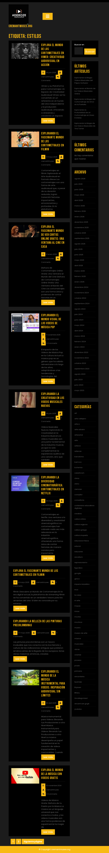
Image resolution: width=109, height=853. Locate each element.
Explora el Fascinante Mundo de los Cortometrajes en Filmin (35, 573)
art (75, 413)
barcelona (79, 456)
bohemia (78, 467)
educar (77, 546)
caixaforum (79, 473)
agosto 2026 (79, 178)
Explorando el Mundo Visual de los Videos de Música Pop (51, 321)
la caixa (77, 595)
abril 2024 (78, 330)
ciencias (78, 489)
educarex (78, 551)
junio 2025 (78, 254)
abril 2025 (78, 265)
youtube (78, 709)
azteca (77, 446)
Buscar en (79, 44)
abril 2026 (78, 200)
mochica (78, 622)
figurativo (78, 568)
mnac (76, 611)
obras (77, 649)
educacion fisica (81, 540)
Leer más (48, 120)
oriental (77, 655)
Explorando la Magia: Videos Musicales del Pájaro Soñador (83, 80)
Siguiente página (33, 841)
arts (76, 440)
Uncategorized (80, 698)
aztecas (77, 451)
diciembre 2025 (81, 222)
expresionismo (80, 562)
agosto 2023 (79, 374)
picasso (77, 660)
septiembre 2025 (81, 238)
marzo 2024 (79, 336)
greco (77, 578)
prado (77, 665)
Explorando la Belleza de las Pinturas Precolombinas (37, 623)
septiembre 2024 (81, 303)
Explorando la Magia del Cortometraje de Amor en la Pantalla (84, 102)
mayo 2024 (79, 325)
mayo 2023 (79, 390)
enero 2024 (79, 347)
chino (76, 484)
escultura (78, 557)
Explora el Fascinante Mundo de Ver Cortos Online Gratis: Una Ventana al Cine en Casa (52, 237)
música (77, 638)
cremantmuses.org (20, 26)
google (77, 573)
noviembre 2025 (81, 227)
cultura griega (80, 530)
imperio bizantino (82, 584)
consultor (78, 494)
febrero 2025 (80, 276)
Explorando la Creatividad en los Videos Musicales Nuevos (52, 400)
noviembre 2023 (81, 358)
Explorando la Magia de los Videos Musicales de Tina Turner (84, 126)
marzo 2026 (79, 206)
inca (76, 589)
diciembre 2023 (81, 352)
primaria (78, 671)
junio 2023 (78, 385)
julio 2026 (78, 184)
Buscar (90, 51)
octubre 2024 (80, 298)
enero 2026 (79, 216)
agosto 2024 (79, 309)
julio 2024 (78, 314)
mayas (77, 606)
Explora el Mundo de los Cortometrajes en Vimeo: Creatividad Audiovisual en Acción (52, 55)
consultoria (79, 500)
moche (77, 617)
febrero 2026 (80, 211)
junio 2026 (78, 189)
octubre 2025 (80, 233)
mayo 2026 (79, 195)
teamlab (78, 682)
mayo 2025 (79, 260)
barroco (78, 462)
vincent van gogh (81, 703)
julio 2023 (78, 379)
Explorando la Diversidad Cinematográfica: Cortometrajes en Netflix (52, 485)
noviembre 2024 (81, 292)
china (76, 478)
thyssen (77, 687)
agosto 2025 (79, 244)
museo (77, 627)
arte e (77, 424)
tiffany (77, 693)
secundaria (79, 676)
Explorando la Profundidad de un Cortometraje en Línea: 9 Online (84, 114)
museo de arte (80, 633)
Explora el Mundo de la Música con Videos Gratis (52, 774)
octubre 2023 (80, 363)
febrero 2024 (80, 341)
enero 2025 (79, 282)
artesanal (78, 435)
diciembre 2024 (81, 287)
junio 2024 (78, 320)
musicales (78, 644)
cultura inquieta (81, 535)
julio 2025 (78, 249)
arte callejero (80, 418)
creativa (78, 513)
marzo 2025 (79, 271)
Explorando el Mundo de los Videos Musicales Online (84, 91)
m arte (77, 600)
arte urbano (79, 429)
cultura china (80, 519)
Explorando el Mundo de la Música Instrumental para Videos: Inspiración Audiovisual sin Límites (53, 683)
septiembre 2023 (81, 368)
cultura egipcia (80, 524)
